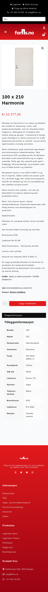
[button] (6, 32)
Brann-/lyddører (18, 292)
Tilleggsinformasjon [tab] (13, 315)
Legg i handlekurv (27, 303)
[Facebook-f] (15, 472)
